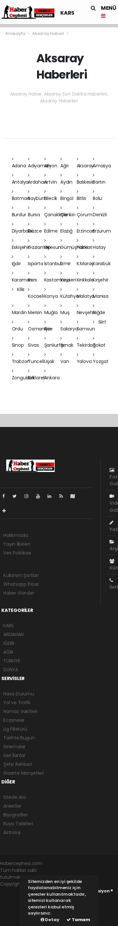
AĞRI (8, 652)
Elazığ (66, 231)
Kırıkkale (85, 280)
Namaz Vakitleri (20, 711)
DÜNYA (10, 669)
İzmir (65, 263)
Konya (51, 296)
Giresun (52, 247)
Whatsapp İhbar (21, 584)
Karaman (22, 280)
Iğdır (16, 263)
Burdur (19, 214)
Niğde (99, 312)
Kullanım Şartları (21, 575)
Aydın (66, 182)
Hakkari (84, 247)
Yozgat (100, 361)
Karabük (102, 263)
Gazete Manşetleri (23, 773)
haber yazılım (14, 908)
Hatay (99, 247)
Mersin (35, 312)
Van (64, 361)
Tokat (99, 345)
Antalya (20, 182)
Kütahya (69, 296)
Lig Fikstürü (15, 729)
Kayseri (68, 280)
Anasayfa (15, 33)
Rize (48, 329)
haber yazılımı (15, 891)
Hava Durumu (18, 694)
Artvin (50, 182)
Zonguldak (23, 377)
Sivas (33, 345)
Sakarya (69, 329)
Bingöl (66, 198)
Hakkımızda (15, 535)
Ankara (52, 377)
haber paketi (14, 897)
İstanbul (53, 263)
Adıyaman (39, 165)
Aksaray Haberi (48, 33)
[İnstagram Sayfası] (29, 496)
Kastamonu (57, 280)
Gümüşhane (74, 247)
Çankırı (67, 214)
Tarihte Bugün (19, 738)
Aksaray (85, 165)
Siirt (101, 322)
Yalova (84, 361)
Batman (21, 198)
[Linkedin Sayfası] (52, 496)
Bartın (99, 182)
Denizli (100, 214)
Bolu (97, 198)
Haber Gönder (18, 593)
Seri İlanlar (14, 755)
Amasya (102, 165)
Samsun (86, 329)
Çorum (84, 214)
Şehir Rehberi (17, 764)
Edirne (51, 231)
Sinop (18, 345)
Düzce (35, 231)
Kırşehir (100, 280)
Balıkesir (85, 182)
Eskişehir (21, 247)
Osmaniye (39, 329)
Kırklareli (36, 377)
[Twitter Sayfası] (17, 496)
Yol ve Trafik (16, 702)
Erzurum (102, 231)
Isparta (35, 263)
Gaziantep (39, 247)
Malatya (86, 296)
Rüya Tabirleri (18, 823)
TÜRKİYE (11, 661)
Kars (32, 280)
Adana (19, 165)
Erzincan (86, 231)
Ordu (17, 329)
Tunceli (36, 361)
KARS (67, 13)
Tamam (80, 920)
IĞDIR (8, 643)
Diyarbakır (22, 231)
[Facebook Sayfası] (6, 496)
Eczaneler (14, 720)
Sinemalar (14, 746)
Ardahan (37, 182)
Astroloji (11, 832)
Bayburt (36, 198)
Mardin (19, 312)
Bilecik (51, 198)
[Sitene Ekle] (6, 511)
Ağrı (64, 165)
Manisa (100, 296)
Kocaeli (36, 296)
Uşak (49, 361)
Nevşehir (86, 312)
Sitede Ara (14, 797)
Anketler (12, 806)
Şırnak (66, 345)
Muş (64, 312)
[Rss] (63, 496)
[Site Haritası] (75, 496)
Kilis (20, 289)
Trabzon (21, 361)
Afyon (50, 165)
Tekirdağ (86, 345)
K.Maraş (85, 263)
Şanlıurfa (54, 345)
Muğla (51, 312)
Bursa (34, 214)
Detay (51, 920)
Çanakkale (56, 214)
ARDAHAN (13, 634)
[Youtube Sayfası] (40, 496)
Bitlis (81, 198)
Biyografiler (15, 815)
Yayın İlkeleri (16, 544)
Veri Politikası (17, 553)
